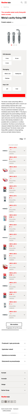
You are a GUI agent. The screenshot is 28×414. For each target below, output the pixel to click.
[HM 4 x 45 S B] (5, 160)
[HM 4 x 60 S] (5, 179)
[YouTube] (11, 401)
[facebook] (15, 401)
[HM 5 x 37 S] (5, 208)
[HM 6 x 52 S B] (5, 305)
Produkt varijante (6, 22)
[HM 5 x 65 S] (5, 266)
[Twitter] (8, 401)
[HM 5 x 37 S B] (5, 199)
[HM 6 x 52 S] (5, 314)
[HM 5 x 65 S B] (5, 256)
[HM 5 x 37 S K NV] (5, 189)
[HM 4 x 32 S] (5, 150)
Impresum (15, 409)
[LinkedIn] (5, 401)
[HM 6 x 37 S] (5, 285)
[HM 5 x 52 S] (5, 237)
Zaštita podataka (7, 410)
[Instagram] (2, 401)
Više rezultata (14, 324)
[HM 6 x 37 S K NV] (5, 276)
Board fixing (6, 7)
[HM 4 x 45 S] (5, 170)
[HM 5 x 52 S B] (5, 228)
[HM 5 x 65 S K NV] (5, 247)
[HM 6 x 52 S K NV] (5, 295)
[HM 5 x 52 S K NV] (5, 218)
